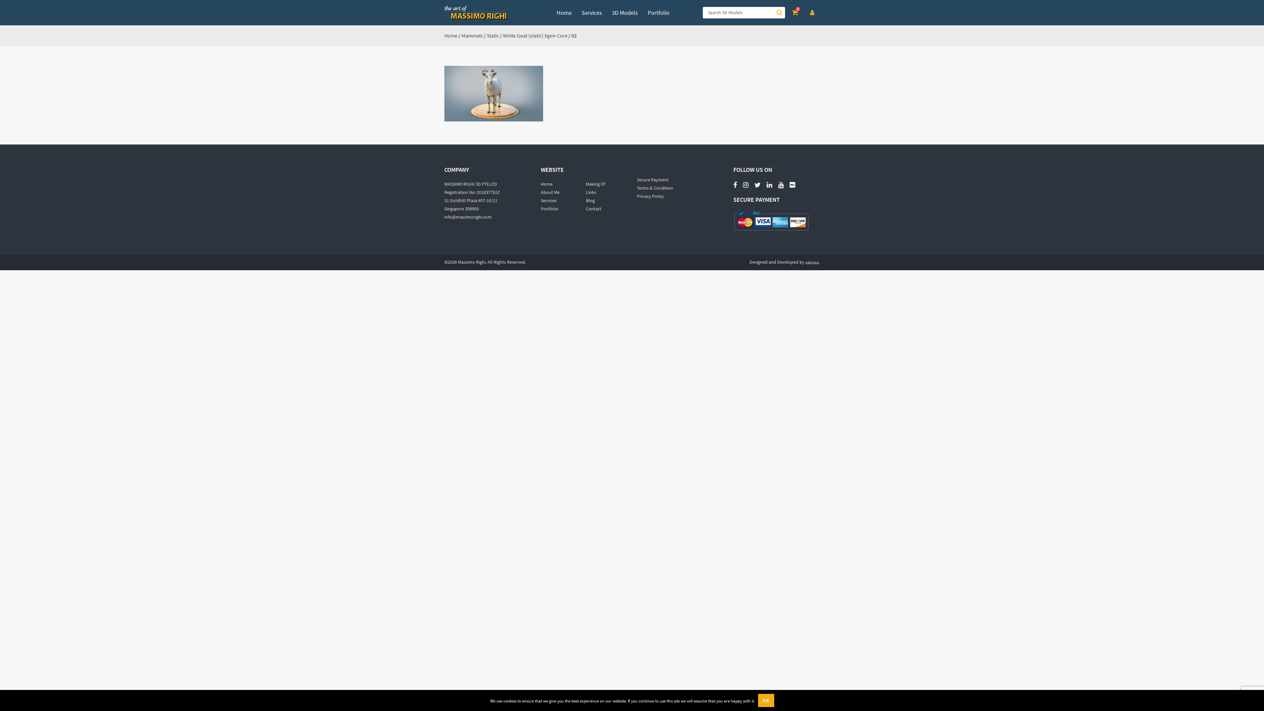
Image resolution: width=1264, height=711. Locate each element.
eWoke (812, 263)
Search (779, 12)
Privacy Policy (650, 196)
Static (493, 35)
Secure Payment (653, 180)
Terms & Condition (655, 188)
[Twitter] (757, 184)
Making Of (595, 184)
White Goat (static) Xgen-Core (535, 35)
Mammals (472, 35)
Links (591, 192)
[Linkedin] (769, 184)
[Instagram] (746, 184)
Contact (593, 209)
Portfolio (549, 209)
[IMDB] (792, 184)
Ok (766, 700)
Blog (590, 200)
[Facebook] (735, 184)
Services (549, 200)
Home (451, 35)
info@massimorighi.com (468, 217)
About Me (550, 192)
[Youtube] (781, 181)
